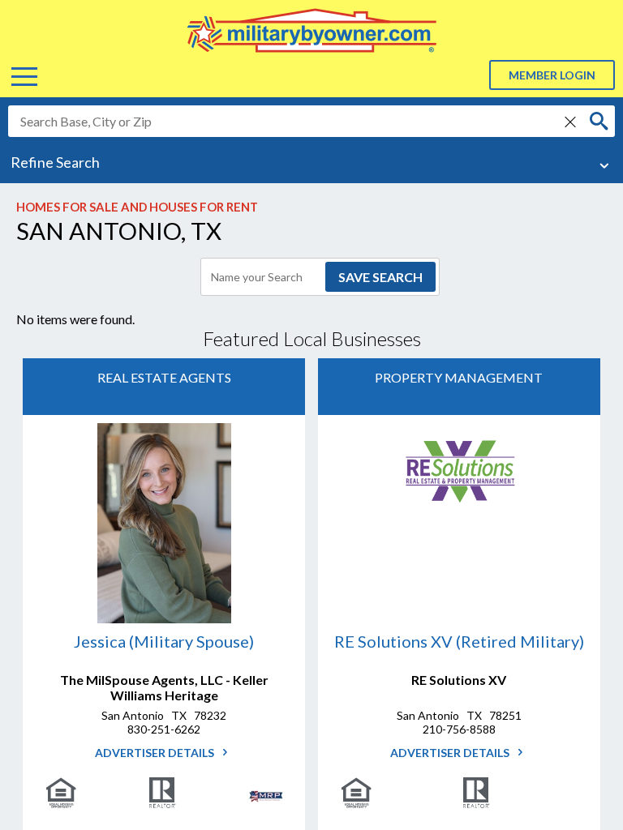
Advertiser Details (156, 752)
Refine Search (55, 162)
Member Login (552, 75)
